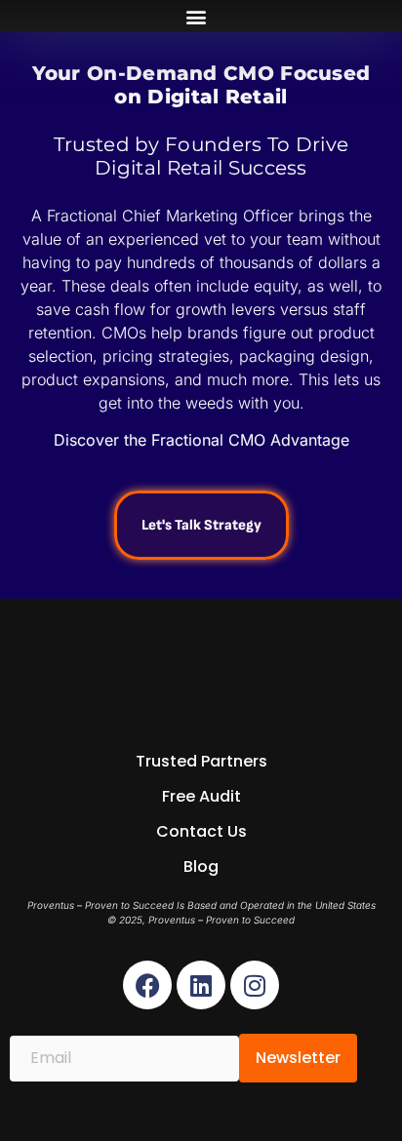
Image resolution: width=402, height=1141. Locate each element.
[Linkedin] (201, 985)
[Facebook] (147, 985)
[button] (197, 16)
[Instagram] (254, 985)
